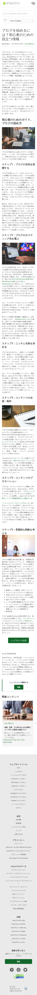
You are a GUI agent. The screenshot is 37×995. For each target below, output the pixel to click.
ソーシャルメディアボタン (18, 775)
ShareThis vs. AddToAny (18, 928)
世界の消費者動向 (18, 909)
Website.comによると (23, 319)
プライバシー (18, 843)
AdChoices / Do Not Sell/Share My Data (18, 847)
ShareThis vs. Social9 (18, 938)
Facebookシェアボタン (18, 779)
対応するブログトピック (22, 460)
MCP (18, 768)
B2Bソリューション (18, 894)
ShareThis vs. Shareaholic (18, 935)
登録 (18, 687)
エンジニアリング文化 (18, 827)
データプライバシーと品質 (18, 901)
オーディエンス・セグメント (19, 887)
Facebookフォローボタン (19, 797)
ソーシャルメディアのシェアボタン (15, 503)
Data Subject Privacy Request (18, 858)
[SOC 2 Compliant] (25, 988)
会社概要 (18, 819)
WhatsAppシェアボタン (18, 782)
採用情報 (18, 823)
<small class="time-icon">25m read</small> (17, 732)
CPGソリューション (18, 898)
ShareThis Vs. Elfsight (18, 931)
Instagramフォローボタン (18, 793)
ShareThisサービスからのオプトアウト (18, 851)
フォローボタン (18, 790)
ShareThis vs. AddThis (18, 924)
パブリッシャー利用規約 (18, 854)
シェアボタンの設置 (19, 640)
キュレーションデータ (18, 890)
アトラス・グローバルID (18, 905)
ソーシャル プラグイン (18, 804)
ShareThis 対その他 (18, 920)
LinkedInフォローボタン (18, 800)
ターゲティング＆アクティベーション (18, 873)
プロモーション (28, 491)
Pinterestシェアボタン (19, 786)
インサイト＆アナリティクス (19, 877)
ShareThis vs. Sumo (18, 942)
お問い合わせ (18, 834)
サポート (18, 808)
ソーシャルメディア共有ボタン (22, 621)
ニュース (18, 830)
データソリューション (18, 870)
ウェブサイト (30, 44)
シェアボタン (18, 771)
